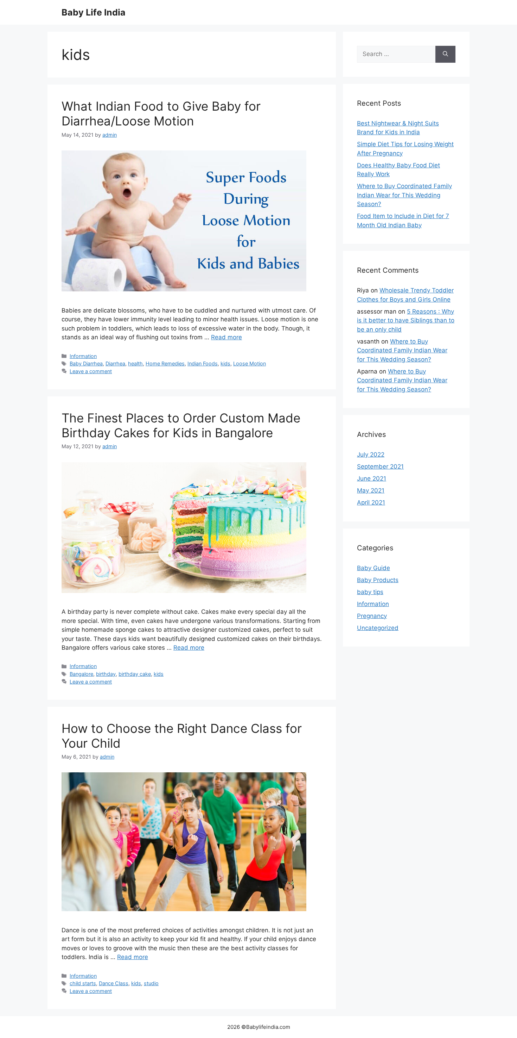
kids (225, 363)
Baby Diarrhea (86, 363)
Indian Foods (202, 363)
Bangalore (81, 674)
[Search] (445, 54)
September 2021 (380, 466)
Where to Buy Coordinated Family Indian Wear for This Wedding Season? (404, 195)
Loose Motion (249, 363)
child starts (83, 983)
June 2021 (371, 478)
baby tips (370, 591)
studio (151, 983)
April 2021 (371, 502)
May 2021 (370, 490)
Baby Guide (373, 567)
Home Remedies (165, 363)
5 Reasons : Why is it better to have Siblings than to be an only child (405, 320)
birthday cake (135, 674)
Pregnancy (372, 615)
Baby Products (377, 579)
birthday (106, 674)
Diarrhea (115, 363)
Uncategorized (377, 627)
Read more (226, 337)
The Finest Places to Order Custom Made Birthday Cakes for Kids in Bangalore (181, 425)
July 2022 (370, 454)
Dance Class (113, 983)
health (135, 363)
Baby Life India (94, 12)
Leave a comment (91, 371)
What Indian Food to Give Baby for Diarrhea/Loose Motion (161, 113)
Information (83, 356)
